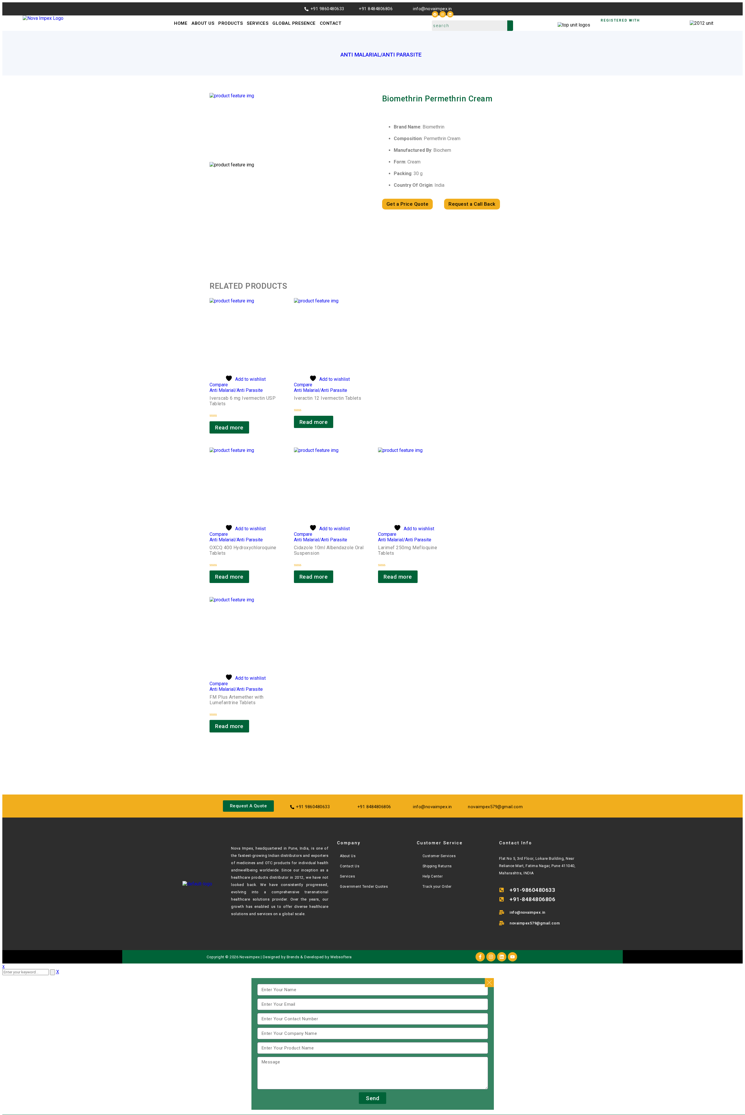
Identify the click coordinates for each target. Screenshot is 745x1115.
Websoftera (341, 957)
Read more (229, 427)
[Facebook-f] (480, 956)
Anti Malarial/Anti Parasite (381, 54)
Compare (219, 384)
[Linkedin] (450, 14)
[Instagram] (442, 14)
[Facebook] (435, 14)
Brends (293, 957)
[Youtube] (512, 956)
